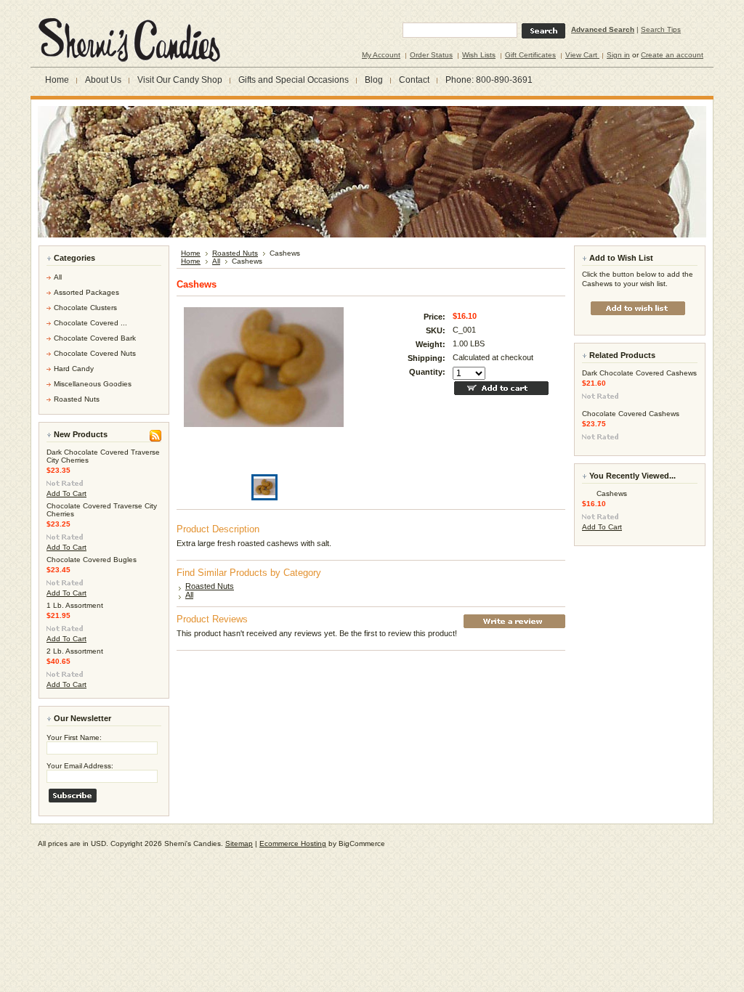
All (58, 277)
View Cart (582, 55)
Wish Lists (479, 55)
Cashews (612, 493)
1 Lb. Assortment (74, 605)
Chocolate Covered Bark (95, 338)
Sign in (618, 55)
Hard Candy (74, 369)
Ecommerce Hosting (292, 843)
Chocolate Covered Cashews (630, 414)
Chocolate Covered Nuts (95, 353)
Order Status (431, 55)
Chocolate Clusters (85, 308)
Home (191, 253)
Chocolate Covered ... (90, 323)
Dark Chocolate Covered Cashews (639, 373)
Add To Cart (66, 493)
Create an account (672, 55)
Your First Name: (74, 737)
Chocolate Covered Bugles (91, 560)
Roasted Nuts (77, 399)
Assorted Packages (86, 292)
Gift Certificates (530, 55)
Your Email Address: (79, 766)
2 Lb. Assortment (74, 651)
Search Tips (661, 29)
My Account (381, 55)
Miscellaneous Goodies (93, 384)
